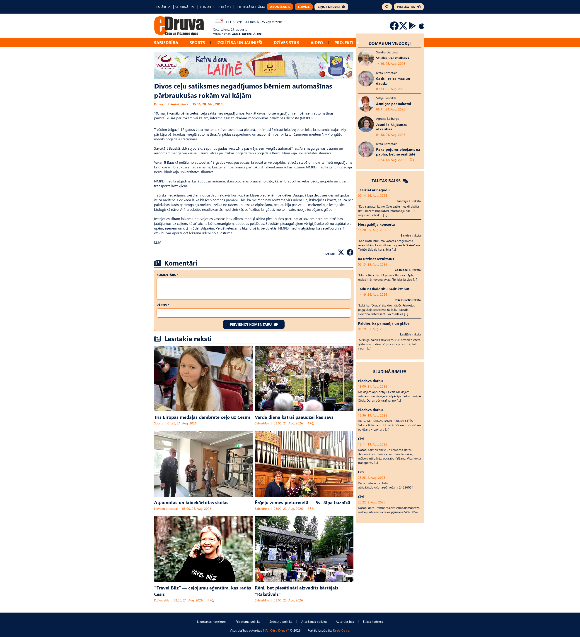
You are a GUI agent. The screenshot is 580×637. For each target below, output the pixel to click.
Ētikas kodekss (373, 621)
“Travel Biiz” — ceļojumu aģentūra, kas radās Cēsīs (202, 590)
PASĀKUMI (163, 7)
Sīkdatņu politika (280, 621)
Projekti (343, 42)
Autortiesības (345, 621)
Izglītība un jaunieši (239, 42)
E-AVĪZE (303, 7)
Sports (197, 42)
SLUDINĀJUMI (185, 7)
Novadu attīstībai (166, 508)
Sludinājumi (387, 371)
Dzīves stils (286, 42)
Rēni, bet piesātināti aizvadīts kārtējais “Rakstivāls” (296, 590)
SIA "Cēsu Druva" (276, 630)
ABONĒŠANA (280, 7)
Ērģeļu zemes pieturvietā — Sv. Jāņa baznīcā (302, 502)
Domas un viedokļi (390, 43)
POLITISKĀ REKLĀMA (250, 7)
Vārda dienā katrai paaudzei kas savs (294, 417)
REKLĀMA (225, 7)
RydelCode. (341, 630)
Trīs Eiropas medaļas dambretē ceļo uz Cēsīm (202, 417)
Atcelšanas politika (314, 621)
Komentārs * (167, 275)
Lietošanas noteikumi (211, 621)
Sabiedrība (166, 42)
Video (317, 42)
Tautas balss (387, 180)
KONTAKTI (207, 7)
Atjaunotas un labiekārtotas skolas (191, 502)
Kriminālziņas (178, 104)
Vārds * (163, 305)
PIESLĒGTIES (406, 7)
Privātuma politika (247, 621)
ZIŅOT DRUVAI (329, 7)
